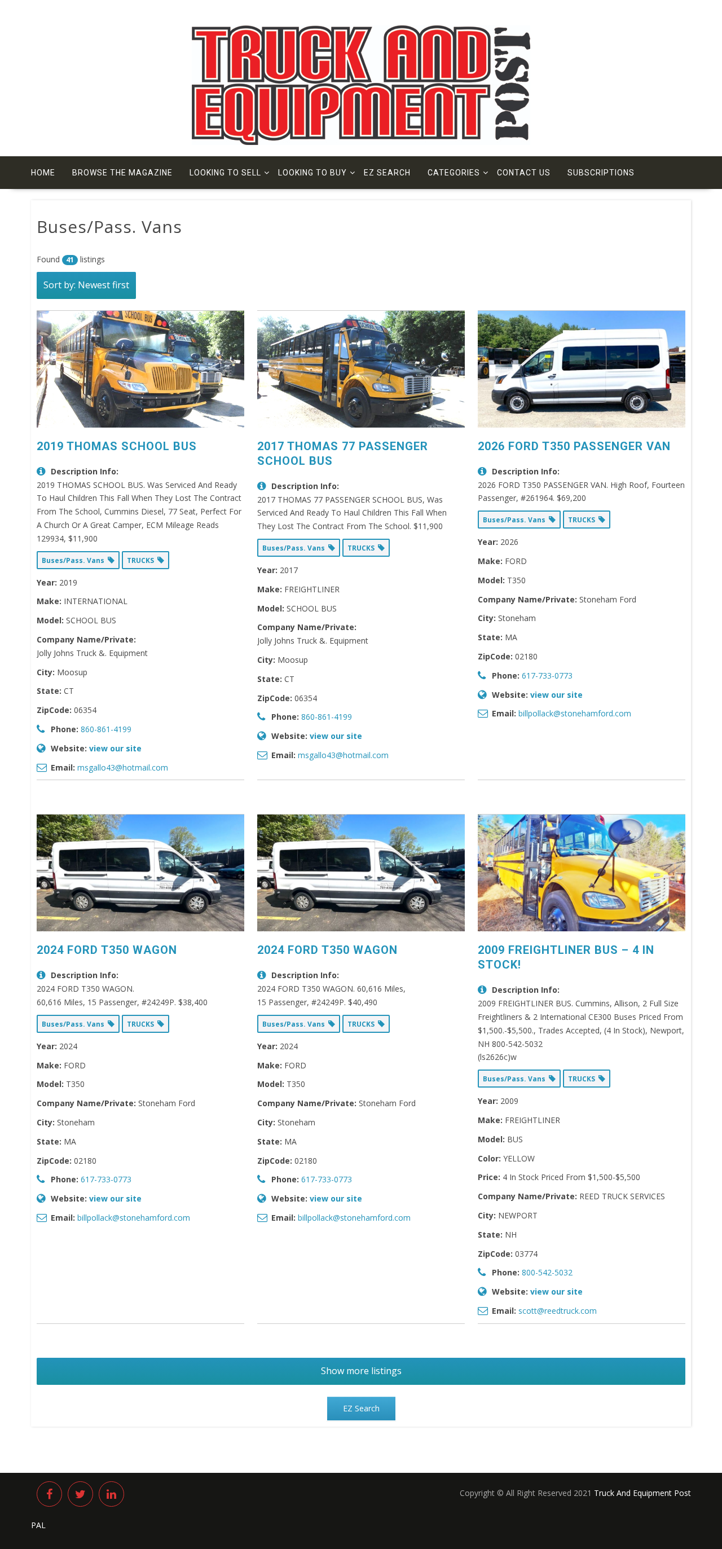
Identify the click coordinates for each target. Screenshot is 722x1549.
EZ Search (387, 172)
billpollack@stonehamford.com (574, 713)
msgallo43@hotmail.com (122, 767)
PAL (38, 1525)
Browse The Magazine (122, 172)
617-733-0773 (547, 675)
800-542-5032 (547, 1272)
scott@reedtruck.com (557, 1310)
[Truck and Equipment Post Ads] (361, 142)
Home (43, 172)
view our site (115, 748)
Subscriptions (601, 172)
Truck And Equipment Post (642, 1493)
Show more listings (361, 1371)
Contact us (524, 172)
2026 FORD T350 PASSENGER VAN (574, 446)
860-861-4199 (106, 729)
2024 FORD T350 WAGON (107, 950)
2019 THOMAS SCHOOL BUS (117, 446)
